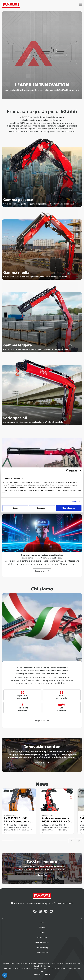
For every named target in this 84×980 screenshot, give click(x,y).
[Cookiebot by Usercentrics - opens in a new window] (67, 470)
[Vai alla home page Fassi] (11, 4)
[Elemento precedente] (72, 841)
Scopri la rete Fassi (40, 875)
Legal (42, 922)
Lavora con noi (42, 952)
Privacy (42, 927)
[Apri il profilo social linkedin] (45, 911)
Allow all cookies (68, 508)
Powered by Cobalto (42, 974)
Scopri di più (40, 571)
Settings (74, 501)
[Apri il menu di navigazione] (80, 4)
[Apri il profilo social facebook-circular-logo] (35, 911)
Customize (41, 508)
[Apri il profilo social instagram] (40, 911)
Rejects (15, 508)
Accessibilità (42, 937)
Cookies (42, 932)
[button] (4, 975)
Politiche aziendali (42, 942)
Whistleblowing (42, 947)
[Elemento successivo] (79, 841)
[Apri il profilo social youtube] (51, 911)
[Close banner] (80, 471)
